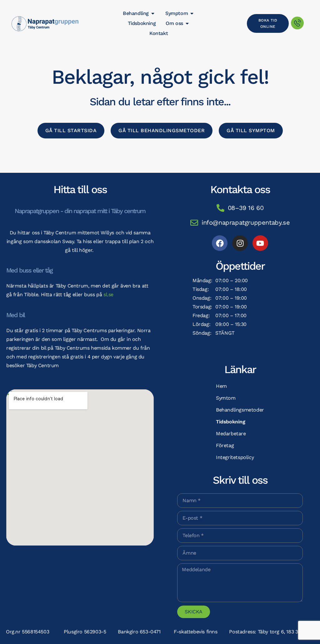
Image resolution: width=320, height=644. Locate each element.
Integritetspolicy (235, 457)
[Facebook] (220, 243)
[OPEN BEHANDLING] (152, 13)
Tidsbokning (230, 422)
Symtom (226, 398)
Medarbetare (231, 434)
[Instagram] (240, 243)
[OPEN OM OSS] (187, 23)
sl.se (108, 294)
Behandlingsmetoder (240, 410)
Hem (221, 386)
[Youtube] (260, 243)
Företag (225, 445)
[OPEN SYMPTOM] (191, 13)
